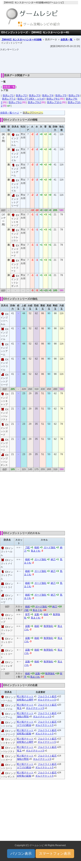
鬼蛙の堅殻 (23, 716)
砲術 (36, 547)
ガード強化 (49, 547)
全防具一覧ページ (9, 112)
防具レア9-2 (34, 102)
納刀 (53, 559)
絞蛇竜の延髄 (24, 733)
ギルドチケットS (47, 699)
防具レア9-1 (15, 102)
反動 (36, 614)
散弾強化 (48, 626)
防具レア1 (8, 95)
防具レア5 (60, 95)
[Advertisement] (40, 61)
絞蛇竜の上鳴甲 (25, 699)
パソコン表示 (21, 854)
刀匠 (27, 547)
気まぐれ (35, 550)
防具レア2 (21, 95)
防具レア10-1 (54, 102)
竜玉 (19, 708)
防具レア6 (74, 95)
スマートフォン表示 (55, 854)
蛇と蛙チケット (25, 696)
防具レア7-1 (8, 98)
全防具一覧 (67, 39)
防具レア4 (47, 95)
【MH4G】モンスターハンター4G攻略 (21, 39)
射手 (27, 614)
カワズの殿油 (24, 725)
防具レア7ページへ (33, 112)
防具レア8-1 (53, 98)
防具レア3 (34, 95)
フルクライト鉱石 (47, 696)
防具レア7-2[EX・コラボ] (30, 98)
